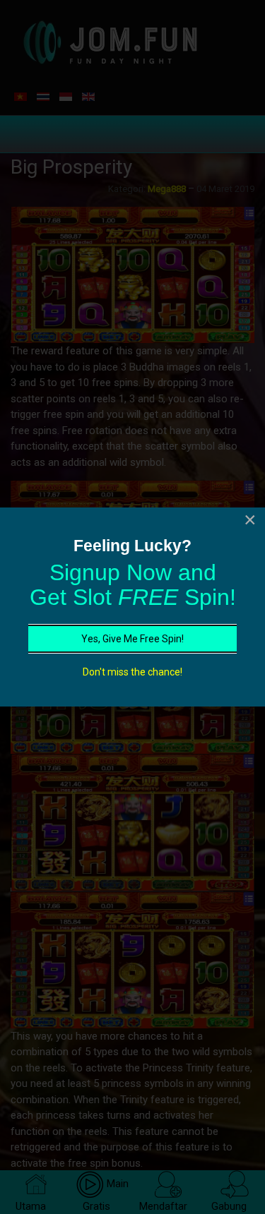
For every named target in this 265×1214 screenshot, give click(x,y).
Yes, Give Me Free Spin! (132, 638)
